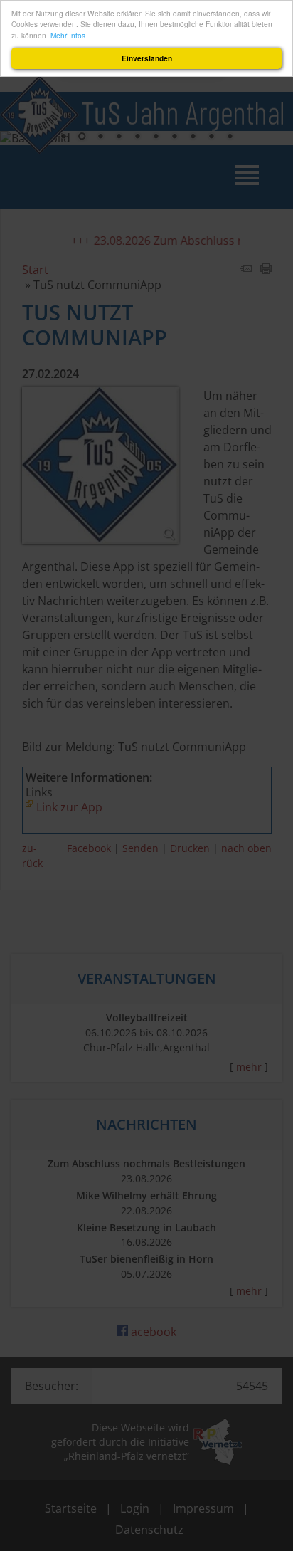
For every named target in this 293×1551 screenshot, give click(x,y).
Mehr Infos (67, 35)
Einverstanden (147, 58)
